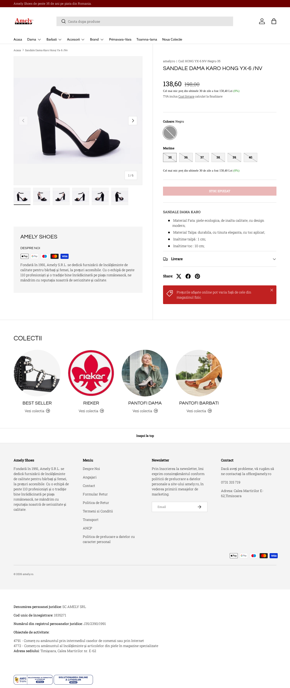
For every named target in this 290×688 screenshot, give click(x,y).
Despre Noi (91, 468)
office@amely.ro (258, 473)
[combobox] (144, 21)
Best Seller (37, 403)
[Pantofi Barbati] (199, 373)
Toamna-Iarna (147, 39)
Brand (94, 39)
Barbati (51, 39)
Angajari (90, 477)
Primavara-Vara (120, 39)
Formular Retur (95, 494)
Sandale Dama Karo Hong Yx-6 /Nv (46, 50)
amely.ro (169, 61)
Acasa (18, 39)
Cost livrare (186, 96)
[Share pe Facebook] (188, 276)
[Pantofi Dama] (145, 373)
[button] (274, 21)
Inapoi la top (145, 436)
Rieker (91, 403)
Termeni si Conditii (98, 511)
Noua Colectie (172, 39)
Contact (89, 485)
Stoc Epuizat (219, 191)
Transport (91, 519)
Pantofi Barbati (199, 403)
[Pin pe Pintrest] (197, 276)
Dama (31, 39)
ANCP (87, 528)
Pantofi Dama (145, 403)
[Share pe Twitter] (178, 276)
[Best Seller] (37, 373)
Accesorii (73, 39)
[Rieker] (91, 373)
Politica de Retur (96, 502)
